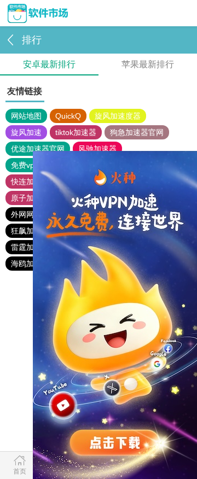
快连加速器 (30, 181)
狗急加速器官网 (137, 132)
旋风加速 (26, 132)
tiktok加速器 (75, 132)
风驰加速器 (97, 148)
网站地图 (26, 116)
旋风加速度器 (118, 116)
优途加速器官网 (38, 148)
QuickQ (68, 116)
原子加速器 (30, 198)
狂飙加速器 (30, 230)
